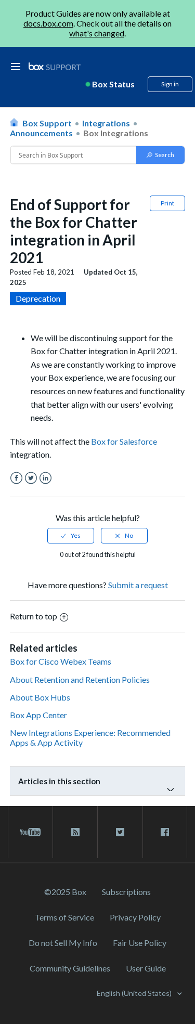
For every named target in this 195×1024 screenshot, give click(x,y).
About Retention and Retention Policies (80, 679)
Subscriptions (126, 892)
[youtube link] (30, 832)
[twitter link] (120, 832)
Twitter (30, 478)
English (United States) (135, 993)
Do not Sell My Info (63, 943)
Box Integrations (115, 133)
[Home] (55, 66)
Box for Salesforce (124, 441)
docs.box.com (48, 23)
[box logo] (55, 66)
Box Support (47, 123)
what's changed (96, 33)
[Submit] (160, 155)
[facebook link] (165, 832)
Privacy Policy (135, 917)
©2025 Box (65, 892)
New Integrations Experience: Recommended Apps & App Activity (90, 737)
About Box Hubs (40, 697)
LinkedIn (45, 478)
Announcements (41, 133)
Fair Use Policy (139, 943)
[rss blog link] (75, 832)
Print (167, 203)
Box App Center (38, 715)
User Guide (146, 968)
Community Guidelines (70, 968)
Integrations (106, 123)
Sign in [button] (170, 84)
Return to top (33, 616)
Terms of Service (64, 917)
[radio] (70, 535)
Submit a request (138, 585)
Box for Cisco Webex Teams (60, 661)
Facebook (16, 478)
